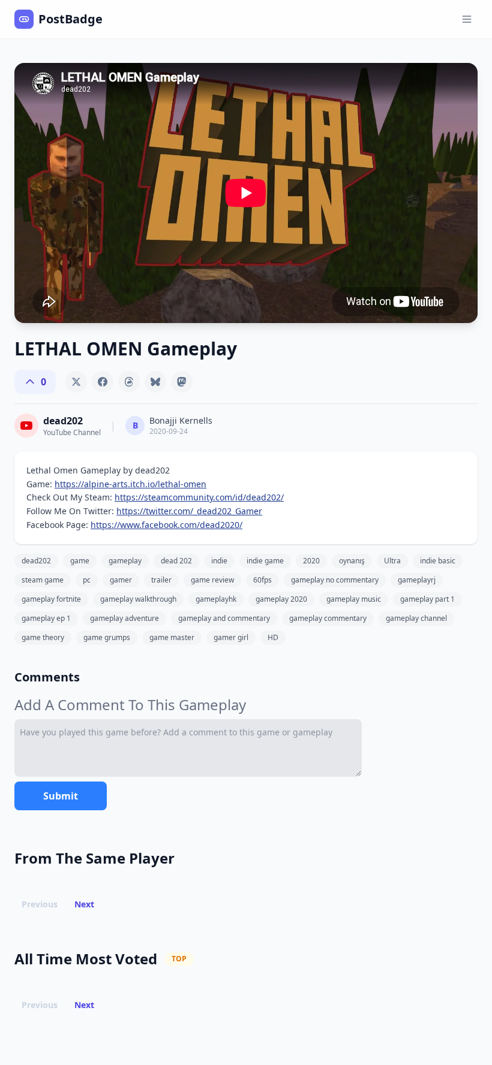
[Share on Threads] (129, 382)
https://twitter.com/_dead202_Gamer (189, 511)
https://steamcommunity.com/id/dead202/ (199, 497)
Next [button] (84, 904)
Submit (60, 795)
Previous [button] (40, 904)
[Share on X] (76, 382)
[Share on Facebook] (102, 382)
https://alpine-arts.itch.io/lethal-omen (130, 484)
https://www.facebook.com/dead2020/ (166, 524)
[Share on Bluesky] (155, 382)
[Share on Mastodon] (182, 382)
